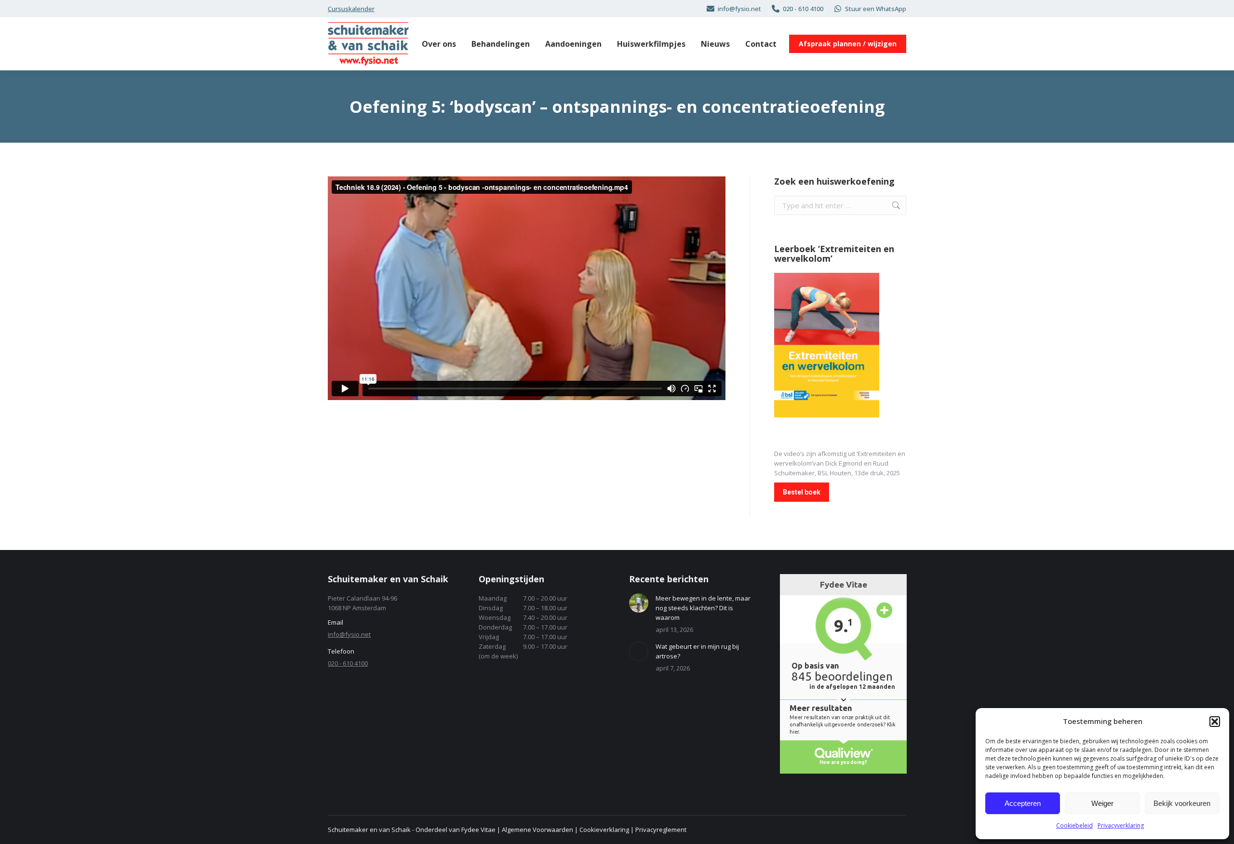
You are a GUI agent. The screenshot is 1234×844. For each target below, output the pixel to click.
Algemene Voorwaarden (537, 829)
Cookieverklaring (604, 829)
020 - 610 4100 (803, 8)
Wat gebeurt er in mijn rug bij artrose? (697, 651)
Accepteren (1023, 803)
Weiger (1102, 803)
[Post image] (638, 603)
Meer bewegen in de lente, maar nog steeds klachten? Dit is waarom (703, 608)
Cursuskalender (351, 8)
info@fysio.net (739, 8)
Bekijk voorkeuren (1182, 803)
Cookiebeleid (1074, 825)
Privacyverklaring (1121, 825)
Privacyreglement (660, 829)
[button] (1215, 721)
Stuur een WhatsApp (875, 8)
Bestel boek (801, 492)
